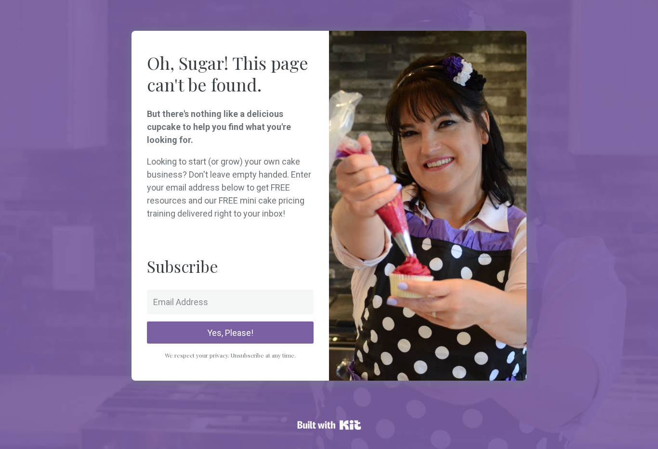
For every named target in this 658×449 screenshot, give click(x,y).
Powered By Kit (329, 425)
